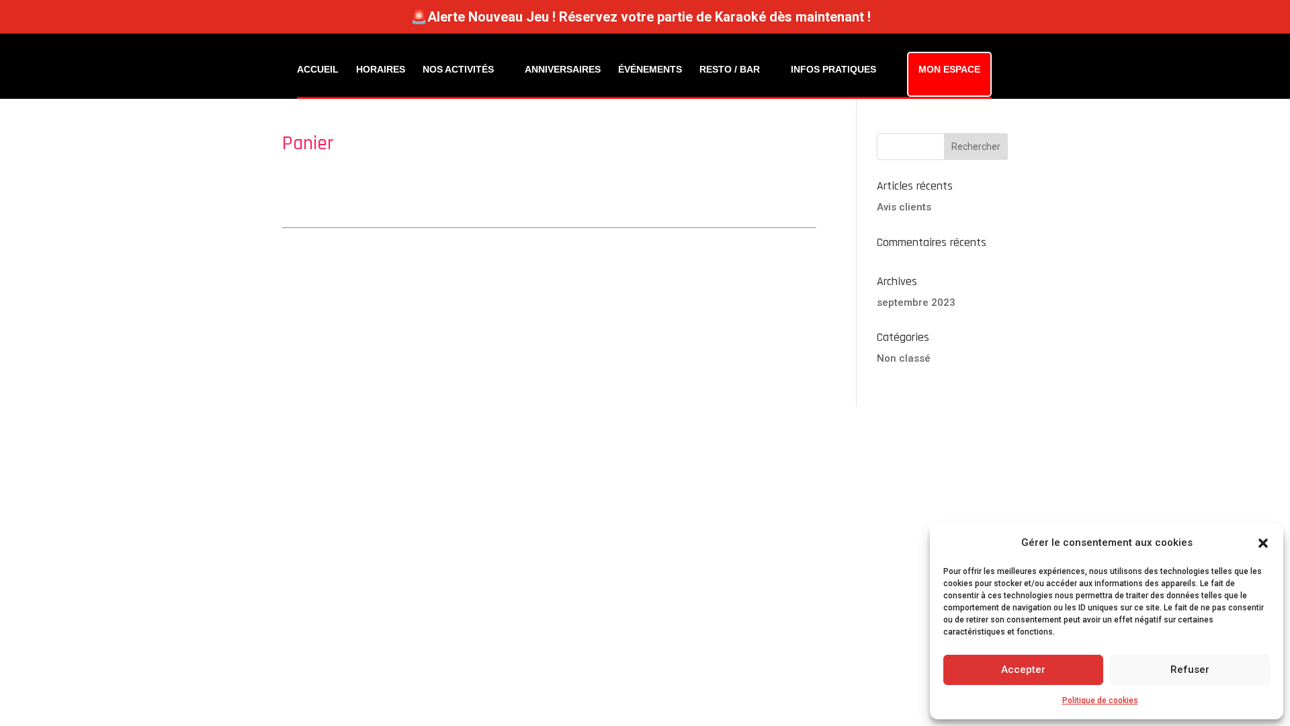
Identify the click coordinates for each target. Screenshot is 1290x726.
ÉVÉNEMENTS (650, 69)
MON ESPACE (949, 69)
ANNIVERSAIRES (563, 69)
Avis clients (904, 207)
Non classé (904, 358)
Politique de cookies (1100, 700)
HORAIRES (380, 69)
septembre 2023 (916, 302)
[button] (1263, 543)
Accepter (1023, 669)
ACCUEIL (318, 69)
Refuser (1189, 669)
